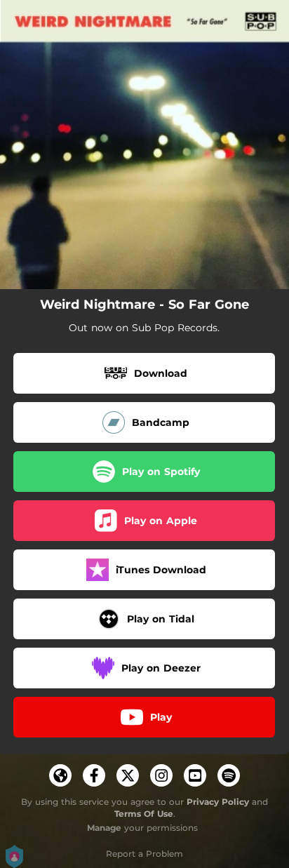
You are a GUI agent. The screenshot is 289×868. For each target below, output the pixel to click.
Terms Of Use (143, 813)
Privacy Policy (218, 801)
